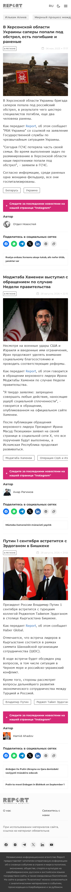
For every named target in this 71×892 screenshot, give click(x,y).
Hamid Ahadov (23, 736)
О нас (7, 810)
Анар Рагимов (23, 492)
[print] (46, 244)
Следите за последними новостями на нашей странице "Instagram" (37, 205)
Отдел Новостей (24, 224)
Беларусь (11, 190)
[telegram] (22, 244)
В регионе (10, 48)
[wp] (14, 244)
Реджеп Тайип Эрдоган (52, 702)
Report (31, 126)
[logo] (12, 6)
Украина (31, 190)
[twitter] (30, 244)
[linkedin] (38, 244)
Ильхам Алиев (16, 17)
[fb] (6, 244)
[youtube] (51, 845)
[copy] (54, 244)
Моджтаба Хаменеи (18, 458)
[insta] (15, 845)
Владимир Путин (17, 702)
